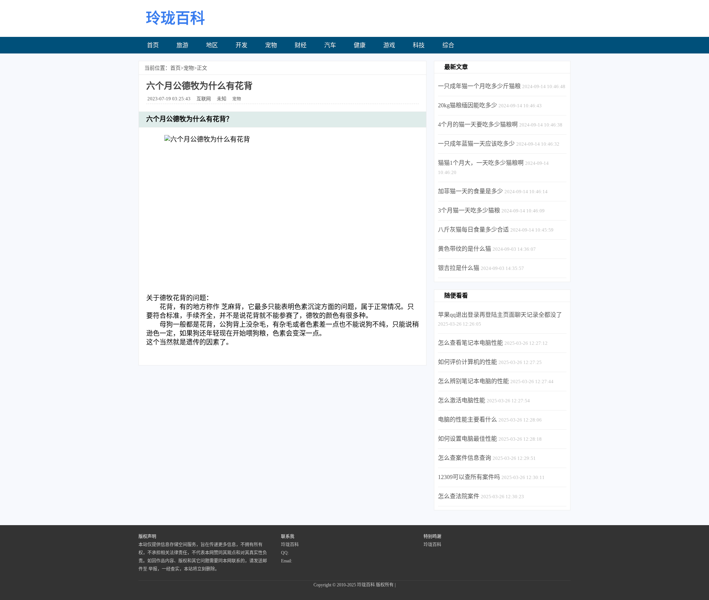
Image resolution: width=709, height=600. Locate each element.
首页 (153, 45)
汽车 (330, 45)
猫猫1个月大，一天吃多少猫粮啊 (481, 163)
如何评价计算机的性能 (467, 362)
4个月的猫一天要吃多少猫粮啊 (478, 124)
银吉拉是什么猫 (458, 268)
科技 (419, 45)
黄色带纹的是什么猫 (464, 249)
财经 (300, 45)
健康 (360, 45)
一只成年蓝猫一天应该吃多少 (476, 144)
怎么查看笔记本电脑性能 (470, 343)
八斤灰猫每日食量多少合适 (473, 229)
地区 (212, 45)
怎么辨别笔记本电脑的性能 (473, 381)
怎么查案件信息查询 (464, 458)
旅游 (182, 45)
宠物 (271, 45)
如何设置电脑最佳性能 (467, 439)
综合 (448, 45)
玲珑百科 (366, 584)
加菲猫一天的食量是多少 (470, 191)
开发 (241, 45)
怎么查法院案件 (458, 496)
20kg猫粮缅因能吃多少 (467, 105)
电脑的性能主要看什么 (467, 419)
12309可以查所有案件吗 (469, 477)
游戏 (389, 45)
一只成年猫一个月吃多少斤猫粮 (479, 86)
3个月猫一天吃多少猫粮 (469, 210)
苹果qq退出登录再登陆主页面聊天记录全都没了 (500, 315)
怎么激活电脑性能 (461, 400)
